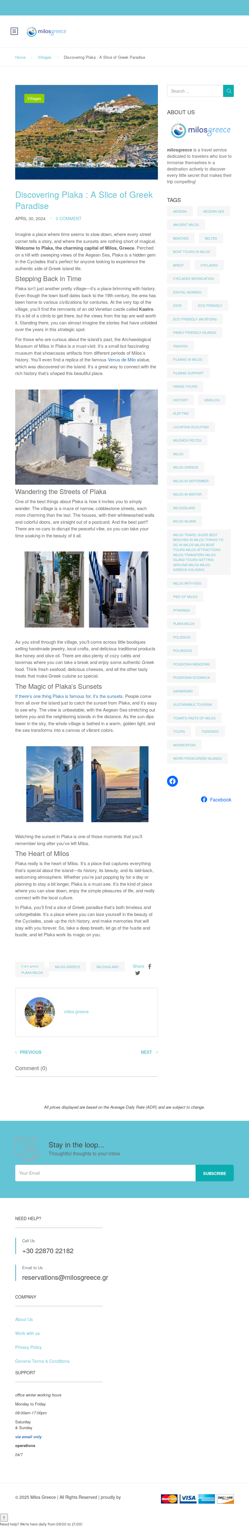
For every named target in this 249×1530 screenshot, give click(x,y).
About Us (24, 1319)
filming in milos (187, 359)
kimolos (212, 399)
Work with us (27, 1333)
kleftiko (181, 413)
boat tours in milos (191, 251)
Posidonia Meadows (191, 664)
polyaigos (182, 650)
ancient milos (186, 224)
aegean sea (213, 211)
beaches (181, 238)
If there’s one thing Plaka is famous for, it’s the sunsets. (69, 696)
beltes (211, 238)
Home (20, 57)
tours (179, 731)
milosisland (108, 966)
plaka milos (32, 972)
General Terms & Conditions (42, 1361)
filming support (188, 372)
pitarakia (181, 610)
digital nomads (187, 292)
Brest (178, 265)
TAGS (174, 200)
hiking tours (185, 386)
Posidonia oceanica (191, 677)
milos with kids (187, 583)
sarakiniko (183, 691)
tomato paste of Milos (194, 717)
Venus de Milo (122, 359)
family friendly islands (194, 332)
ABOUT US (181, 112)
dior (177, 305)
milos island (184, 521)
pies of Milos (185, 596)
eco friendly (210, 305)
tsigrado (210, 731)
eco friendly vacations (195, 319)
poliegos (181, 637)
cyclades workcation (193, 278)
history (180, 399)
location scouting (191, 426)
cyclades (30, 966)
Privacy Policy (28, 1347)
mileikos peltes (187, 440)
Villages (45, 57)
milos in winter (187, 494)
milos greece (67, 966)
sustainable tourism (192, 704)
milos (178, 453)
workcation (184, 744)
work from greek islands (197, 758)
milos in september (191, 480)
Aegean (180, 211)
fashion (180, 346)
